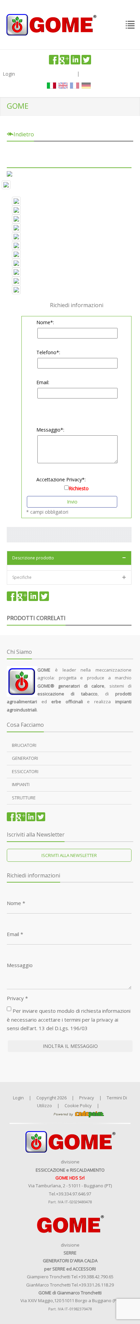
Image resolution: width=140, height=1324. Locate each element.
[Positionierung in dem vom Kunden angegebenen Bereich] (69, 227)
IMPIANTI (21, 784)
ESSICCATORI (25, 771)
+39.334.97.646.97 (73, 1194)
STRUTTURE (24, 798)
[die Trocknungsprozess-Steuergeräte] (69, 236)
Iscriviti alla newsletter (69, 855)
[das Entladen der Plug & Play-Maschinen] (69, 218)
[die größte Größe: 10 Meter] (69, 280)
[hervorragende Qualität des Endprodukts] (69, 263)
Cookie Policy (78, 1105)
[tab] (69, 558)
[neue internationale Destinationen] (69, 289)
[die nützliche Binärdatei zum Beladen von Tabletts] (69, 245)
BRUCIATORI (24, 745)
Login (9, 74)
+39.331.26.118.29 (96, 1285)
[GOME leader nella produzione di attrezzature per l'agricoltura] (51, 24)
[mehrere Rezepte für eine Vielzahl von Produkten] (69, 272)
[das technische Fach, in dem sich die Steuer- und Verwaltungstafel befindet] (69, 201)
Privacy (17, 998)
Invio (72, 501)
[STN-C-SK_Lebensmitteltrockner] (69, 184)
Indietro (23, 134)
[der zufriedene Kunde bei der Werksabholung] (69, 210)
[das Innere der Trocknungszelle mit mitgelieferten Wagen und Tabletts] (69, 254)
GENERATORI (25, 758)
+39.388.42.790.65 (95, 1277)
